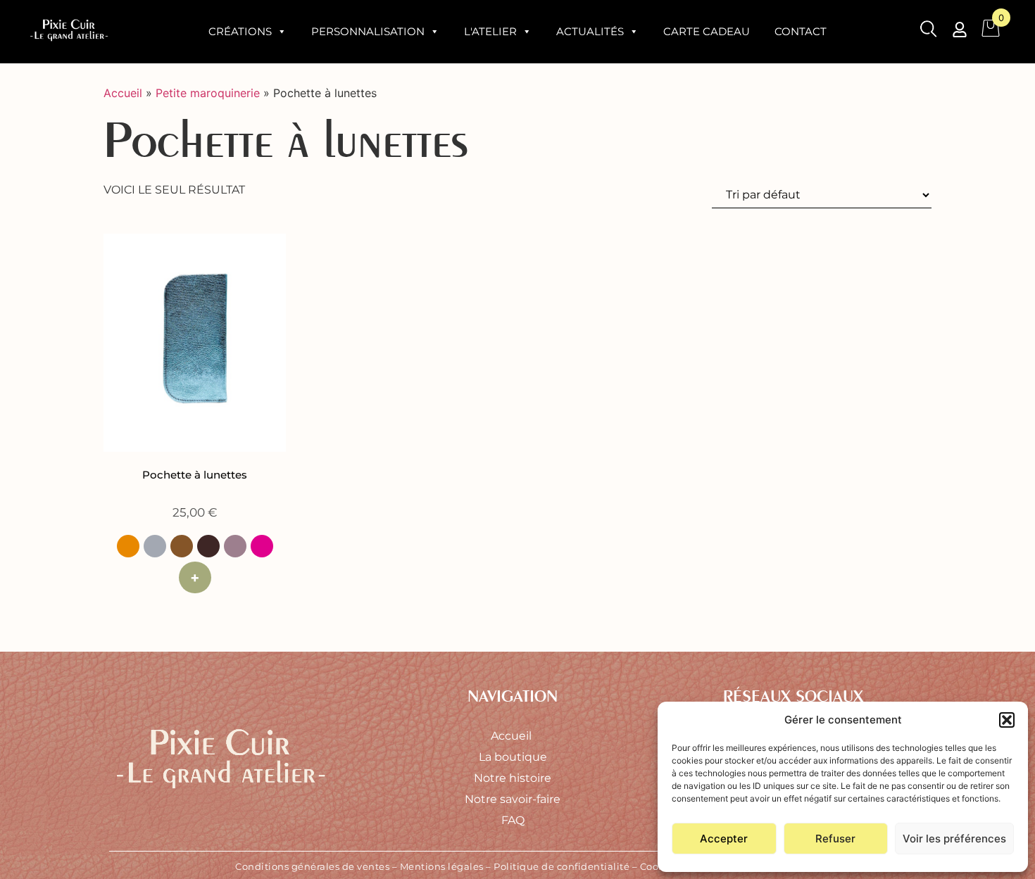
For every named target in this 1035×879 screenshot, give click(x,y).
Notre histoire (512, 778)
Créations (240, 31)
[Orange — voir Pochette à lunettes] (128, 546)
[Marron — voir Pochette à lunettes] (208, 546)
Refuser (835, 838)
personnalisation (368, 31)
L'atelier (490, 31)
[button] (1007, 720)
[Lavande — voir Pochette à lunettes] (235, 546)
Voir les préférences (954, 838)
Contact (800, 31)
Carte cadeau (706, 31)
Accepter (724, 838)
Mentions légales (442, 866)
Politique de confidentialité (561, 866)
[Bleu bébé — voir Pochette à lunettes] (155, 546)
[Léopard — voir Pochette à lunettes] (181, 546)
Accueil (123, 93)
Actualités (590, 31)
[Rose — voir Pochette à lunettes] (262, 546)
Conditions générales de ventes (312, 866)
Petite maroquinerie (208, 93)
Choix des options (195, 577)
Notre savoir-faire (512, 799)
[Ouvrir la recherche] (928, 31)
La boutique (513, 757)
